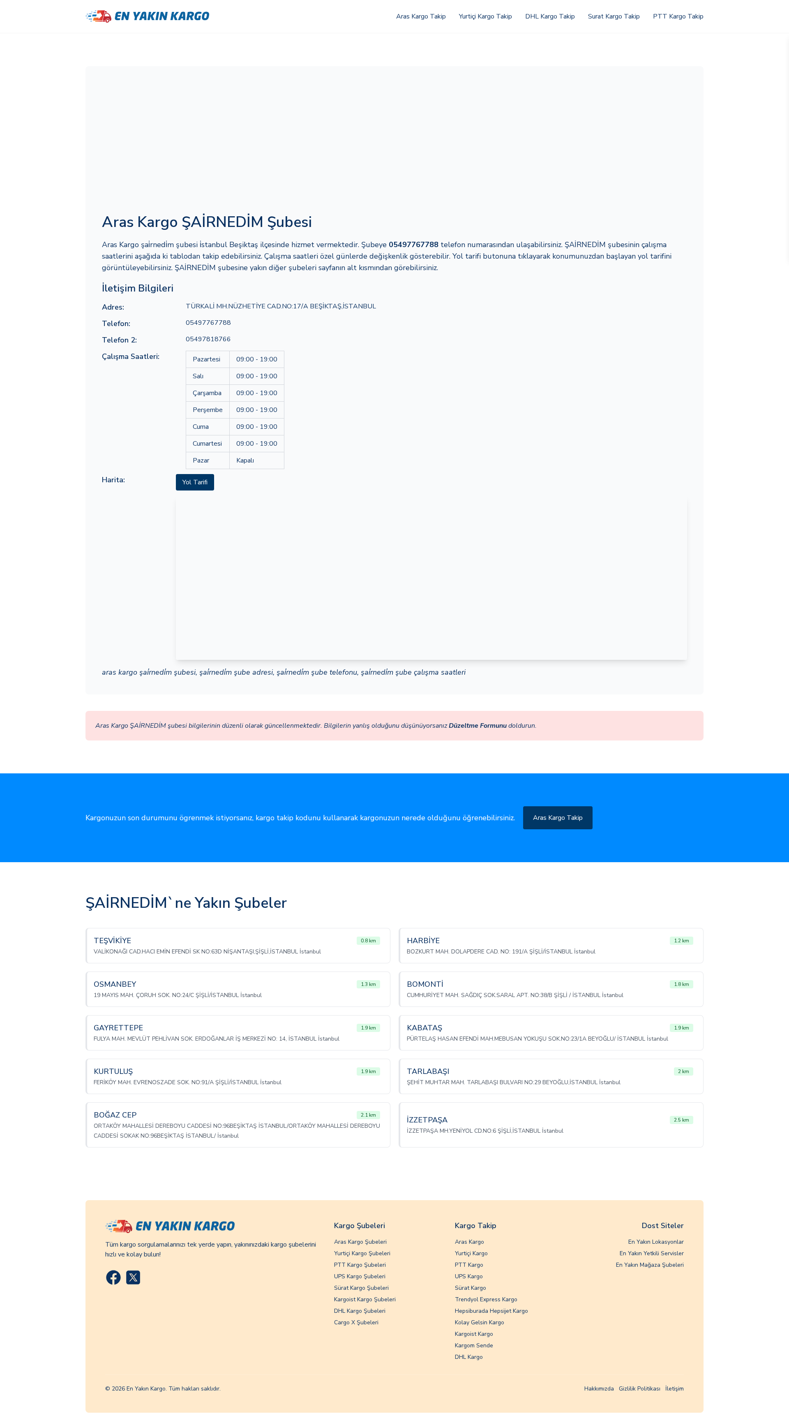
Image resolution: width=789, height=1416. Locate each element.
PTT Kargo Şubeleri (360, 1265)
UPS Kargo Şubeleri (359, 1276)
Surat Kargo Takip (614, 16)
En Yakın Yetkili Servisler (652, 1253)
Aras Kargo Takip (421, 16)
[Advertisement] (394, 144)
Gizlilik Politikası (639, 1389)
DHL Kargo (469, 1357)
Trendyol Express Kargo (486, 1299)
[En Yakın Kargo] (147, 16)
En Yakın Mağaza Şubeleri (650, 1265)
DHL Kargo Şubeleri (359, 1311)
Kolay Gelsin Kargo (479, 1322)
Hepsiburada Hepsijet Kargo (491, 1311)
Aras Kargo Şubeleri (360, 1242)
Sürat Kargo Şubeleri (361, 1288)
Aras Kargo (469, 1242)
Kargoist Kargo (474, 1334)
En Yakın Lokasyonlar (656, 1242)
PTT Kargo (469, 1265)
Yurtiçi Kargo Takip (485, 16)
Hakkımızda (599, 1389)
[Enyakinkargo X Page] (133, 1277)
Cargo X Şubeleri (356, 1322)
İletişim (674, 1389)
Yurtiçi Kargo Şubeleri (362, 1253)
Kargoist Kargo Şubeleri (365, 1299)
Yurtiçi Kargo (471, 1253)
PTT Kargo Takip (678, 16)
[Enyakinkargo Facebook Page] (113, 1277)
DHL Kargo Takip (550, 16)
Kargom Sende (474, 1345)
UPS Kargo (469, 1276)
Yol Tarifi (195, 482)
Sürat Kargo (470, 1288)
